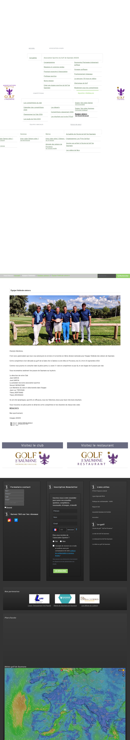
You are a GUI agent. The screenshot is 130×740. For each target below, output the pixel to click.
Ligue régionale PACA (98, 496)
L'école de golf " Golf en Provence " (102, 528)
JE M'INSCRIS (60, 571)
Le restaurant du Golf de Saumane (102, 539)
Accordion (95, 517)
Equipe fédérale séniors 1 (25, 423)
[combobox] (107, 276)
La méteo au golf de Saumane (101, 544)
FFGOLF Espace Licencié (99, 491)
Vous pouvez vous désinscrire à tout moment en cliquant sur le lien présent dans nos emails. (65, 561)
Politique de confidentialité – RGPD (102, 501)
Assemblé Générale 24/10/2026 (101, 512)
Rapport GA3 (96, 507)
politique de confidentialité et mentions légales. (65, 553)
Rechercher (123, 276)
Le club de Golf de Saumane (100, 533)
